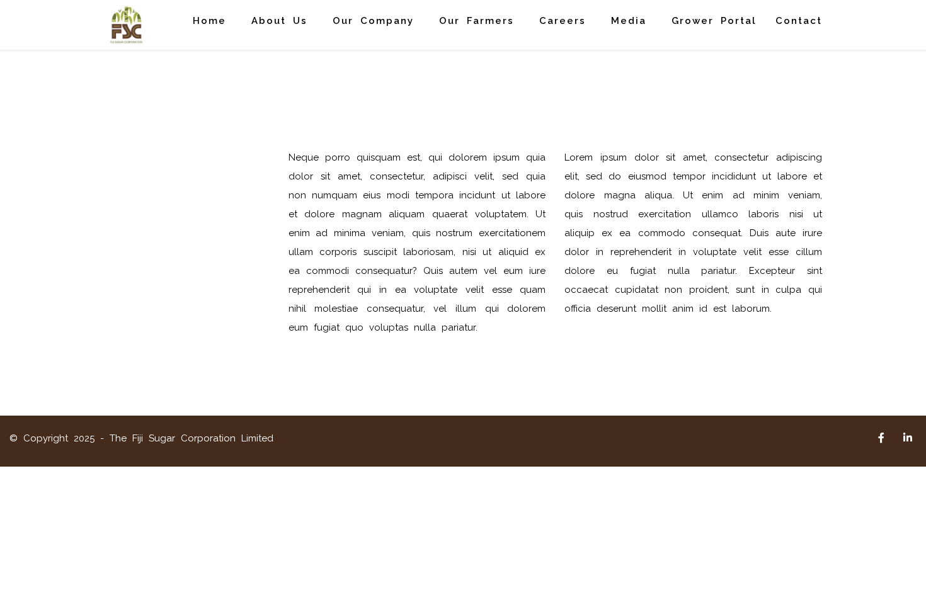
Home (209, 20)
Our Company (373, 20)
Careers (562, 20)
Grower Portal (714, 20)
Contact (798, 20)
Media (628, 20)
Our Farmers (476, 20)
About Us (279, 20)
